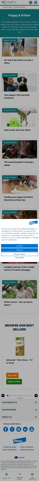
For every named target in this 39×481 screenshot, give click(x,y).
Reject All (20, 250)
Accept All (19, 246)
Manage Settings (19, 254)
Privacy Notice (19, 257)
